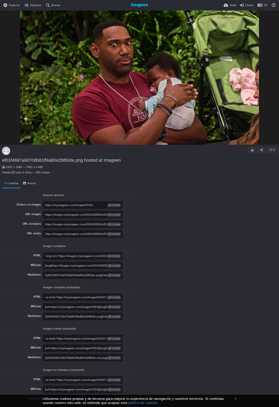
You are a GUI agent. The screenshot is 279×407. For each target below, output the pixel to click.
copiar (115, 205)
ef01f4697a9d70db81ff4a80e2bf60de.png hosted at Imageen (61, 160)
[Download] (252, 150)
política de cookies (142, 403)
